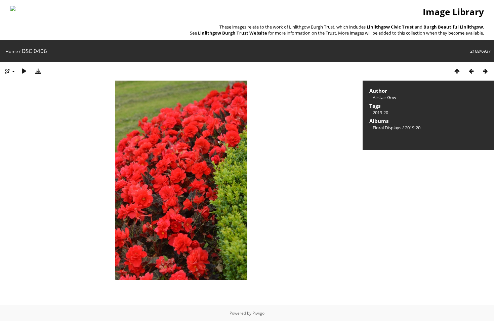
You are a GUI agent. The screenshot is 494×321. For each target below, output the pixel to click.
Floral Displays (387, 128)
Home (11, 51)
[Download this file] (38, 71)
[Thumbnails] (457, 71)
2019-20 (380, 112)
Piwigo (258, 313)
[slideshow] (24, 71)
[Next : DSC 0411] (485, 71)
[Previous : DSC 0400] (471, 71)
